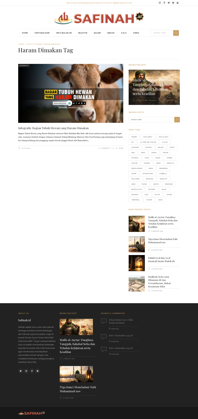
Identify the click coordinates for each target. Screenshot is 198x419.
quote (156, 184)
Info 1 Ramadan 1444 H (121, 335)
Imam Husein (136, 168)
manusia (149, 179)
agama (134, 137)
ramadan (169, 184)
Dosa (143, 152)
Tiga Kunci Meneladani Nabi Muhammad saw (162, 241)
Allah (165, 142)
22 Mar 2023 (115, 341)
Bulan (161, 147)
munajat (163, 179)
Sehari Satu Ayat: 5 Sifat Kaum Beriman (121, 321)
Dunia (154, 152)
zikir (160, 200)
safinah (151, 189)
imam (158, 163)
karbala (163, 173)
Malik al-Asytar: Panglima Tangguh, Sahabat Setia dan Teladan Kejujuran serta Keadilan (153, 87)
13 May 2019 (115, 329)
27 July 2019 (25, 148)
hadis (157, 158)
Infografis (24, 65)
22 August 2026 (156, 290)
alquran (135, 147)
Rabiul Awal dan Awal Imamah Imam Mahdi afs (161, 259)
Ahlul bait (164, 137)
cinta (172, 147)
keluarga (135, 179)
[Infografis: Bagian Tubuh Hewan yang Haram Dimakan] (70, 93)
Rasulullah (136, 189)
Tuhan (149, 200)
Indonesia (163, 168)
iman (151, 168)
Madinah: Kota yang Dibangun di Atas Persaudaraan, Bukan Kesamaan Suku (159, 281)
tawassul (135, 200)
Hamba (169, 158)
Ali (132, 142)
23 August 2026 (156, 269)
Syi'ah (157, 194)
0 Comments (105, 148)
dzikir (165, 152)
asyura (148, 147)
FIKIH (147, 158)
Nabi (133, 184)
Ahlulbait (147, 137)
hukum (134, 163)
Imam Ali (170, 163)
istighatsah (148, 173)
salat (164, 189)
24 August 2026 (156, 250)
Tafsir (169, 194)
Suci (146, 194)
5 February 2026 (142, 100)
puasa (144, 184)
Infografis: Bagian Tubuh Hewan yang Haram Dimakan (53, 128)
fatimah (134, 158)
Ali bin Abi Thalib (148, 142)
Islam (133, 173)
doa (133, 152)
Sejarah (152, 100)
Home (21, 44)
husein (147, 163)
